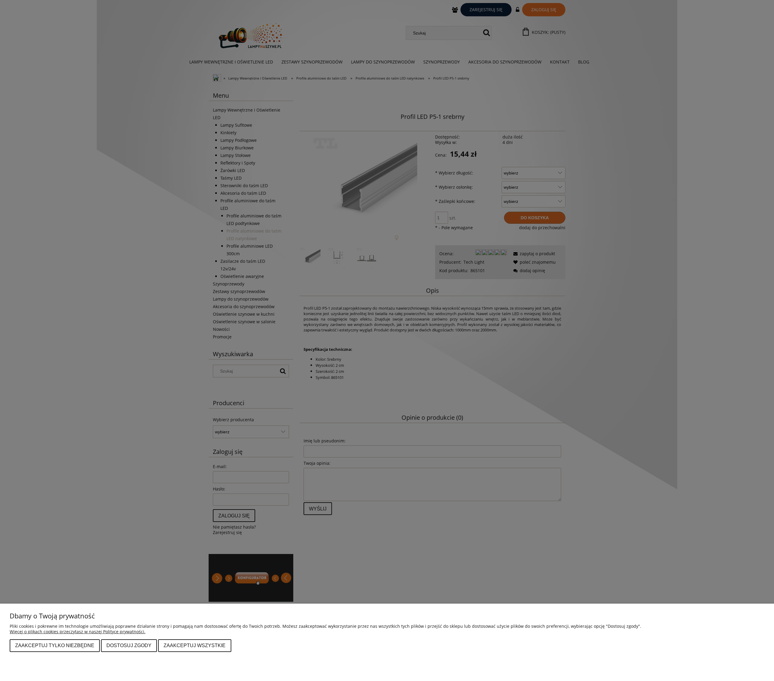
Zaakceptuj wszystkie (195, 645)
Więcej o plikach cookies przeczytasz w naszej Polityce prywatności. (77, 631)
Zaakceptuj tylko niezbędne (54, 645)
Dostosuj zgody (128, 645)
